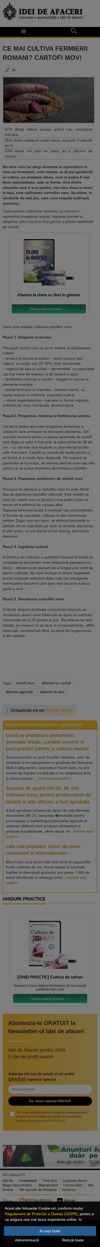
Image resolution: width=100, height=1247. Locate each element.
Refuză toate (73, 1240)
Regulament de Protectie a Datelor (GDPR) (41, 1214)
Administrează (27, 1240)
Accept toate (50, 1231)
